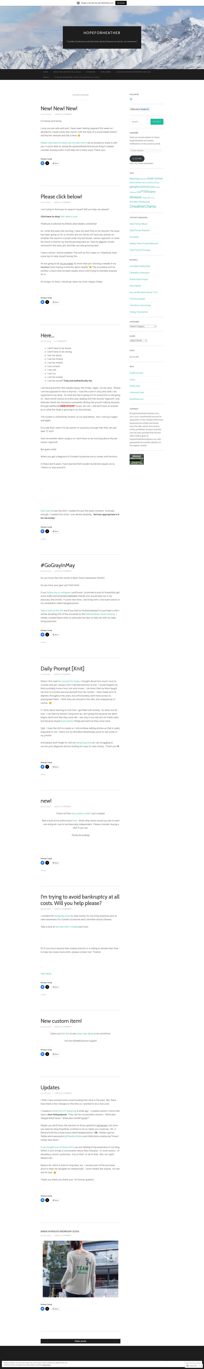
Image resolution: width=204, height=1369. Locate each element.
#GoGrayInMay (58, 565)
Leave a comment (63, 114)
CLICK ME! (137, 159)
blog (141, 179)
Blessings (134, 178)
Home (45, 72)
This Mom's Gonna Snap (140, 305)
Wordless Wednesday (140, 202)
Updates (50, 1087)
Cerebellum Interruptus (140, 273)
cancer (138, 182)
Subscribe (134, 133)
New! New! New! (59, 108)
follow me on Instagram (59, 592)
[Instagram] (131, 99)
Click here (46, 511)
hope (152, 187)
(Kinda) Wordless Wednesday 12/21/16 (60, 1231)
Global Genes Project (139, 279)
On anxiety (134, 237)
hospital (157, 187)
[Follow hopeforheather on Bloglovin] (140, 110)
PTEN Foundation (137, 299)
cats (143, 182)
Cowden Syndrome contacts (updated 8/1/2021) (77, 77)
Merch (46, 77)
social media (146, 198)
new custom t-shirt (80, 813)
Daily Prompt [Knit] (62, 668)
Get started (121, 3)
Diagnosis (90, 72)
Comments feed (137, 392)
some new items (85, 1033)
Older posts (80, 1341)
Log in (132, 379)
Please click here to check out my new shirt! (63, 143)
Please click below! (61, 196)
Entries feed (135, 386)
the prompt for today (69, 681)
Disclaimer (106, 72)
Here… (47, 335)
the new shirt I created (67, 927)
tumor (153, 198)
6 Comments (61, 341)
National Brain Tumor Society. (100, 614)
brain (145, 179)
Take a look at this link (52, 610)
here (74, 820)
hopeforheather (102, 33)
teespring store (84, 742)
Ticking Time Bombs (139, 312)
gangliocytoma (139, 186)
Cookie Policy (46, 1365)
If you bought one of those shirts (57, 1147)
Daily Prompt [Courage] (140, 250)
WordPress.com (137, 399)
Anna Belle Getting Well (140, 266)
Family (156, 183)
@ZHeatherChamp (74, 1136)
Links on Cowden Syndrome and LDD (133, 72)
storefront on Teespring (64, 1111)
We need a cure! (69, 216)
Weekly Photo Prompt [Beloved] (144, 243)
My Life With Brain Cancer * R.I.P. (143, 292)
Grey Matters (135, 286)
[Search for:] (146, 122)
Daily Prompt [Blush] (138, 224)
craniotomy (150, 183)
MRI (138, 192)
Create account (136, 373)
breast (132, 183)
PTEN (145, 191)
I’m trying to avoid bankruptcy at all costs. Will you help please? (80, 899)
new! (46, 801)
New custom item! (61, 1021)
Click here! (46, 973)
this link (65, 1033)
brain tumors (67, 721)
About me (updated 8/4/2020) (67, 72)
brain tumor (155, 178)
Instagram (133, 192)
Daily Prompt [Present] (139, 230)
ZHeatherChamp (143, 206)
